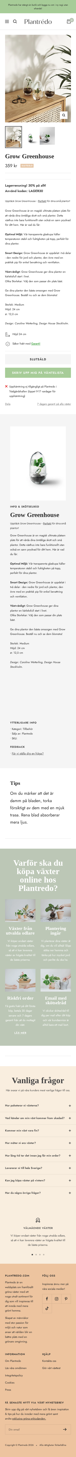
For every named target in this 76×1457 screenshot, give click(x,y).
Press (8, 1390)
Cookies (9, 1383)
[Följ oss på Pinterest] (66, 1298)
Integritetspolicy (14, 1375)
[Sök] (15, 21)
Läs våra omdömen (16, 1368)
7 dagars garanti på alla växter (54, 404)
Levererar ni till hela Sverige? (23, 1168)
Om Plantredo (13, 1361)
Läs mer (20, 1033)
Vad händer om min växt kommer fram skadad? (35, 1118)
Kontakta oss (49, 1361)
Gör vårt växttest (51, 1368)
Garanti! (35, 344)
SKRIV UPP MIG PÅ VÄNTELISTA (38, 373)
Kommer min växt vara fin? (22, 1130)
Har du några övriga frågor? (23, 1193)
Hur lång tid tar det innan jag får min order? (32, 1156)
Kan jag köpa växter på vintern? (25, 1180)
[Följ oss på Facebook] (47, 1298)
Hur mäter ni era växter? (20, 1143)
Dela (7, 404)
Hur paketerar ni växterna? (22, 1105)
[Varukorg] (69, 21)
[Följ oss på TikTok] (47, 1308)
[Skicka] (65, 1429)
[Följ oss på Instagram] (56, 1298)
